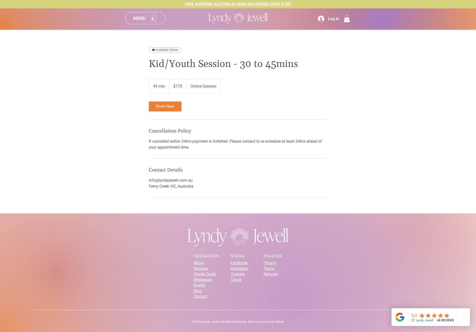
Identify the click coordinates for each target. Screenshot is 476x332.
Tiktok (236, 279)
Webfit (279, 322)
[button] (347, 18)
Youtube (238, 274)
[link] (165, 106)
